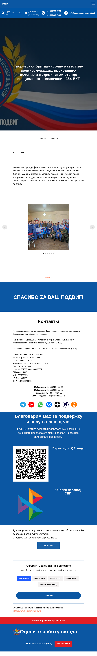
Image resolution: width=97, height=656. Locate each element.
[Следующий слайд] (92, 639)
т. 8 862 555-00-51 (54, 11)
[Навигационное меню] (93, 4)
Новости (54, 551)
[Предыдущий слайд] (4, 639)
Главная (42, 551)
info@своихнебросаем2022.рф (82, 13)
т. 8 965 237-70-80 (54, 15)
